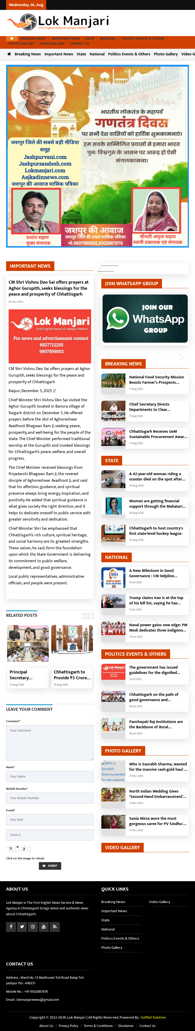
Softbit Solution (153, 1017)
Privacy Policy (68, 1026)
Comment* (13, 721)
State (89, 38)
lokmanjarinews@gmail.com (38, 1000)
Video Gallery (52, 43)
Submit (52, 866)
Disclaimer (126, 1026)
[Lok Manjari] (58, 23)
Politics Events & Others (143, 38)
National (108, 38)
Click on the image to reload (25, 858)
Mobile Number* (17, 788)
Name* (10, 767)
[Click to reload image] (18, 849)
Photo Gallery (22, 43)
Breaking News (33, 38)
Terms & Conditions (98, 1026)
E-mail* (10, 810)
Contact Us (79, 43)
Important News (66, 38)
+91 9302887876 (36, 991)
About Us (46, 1026)
